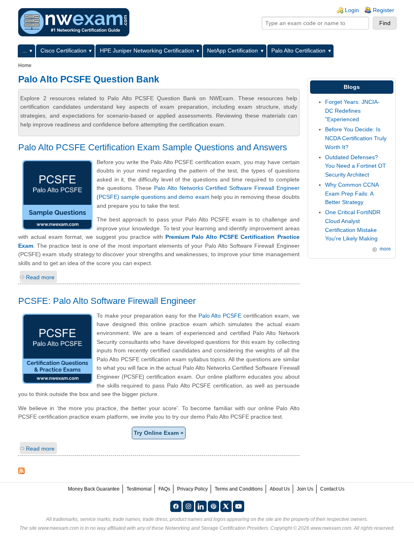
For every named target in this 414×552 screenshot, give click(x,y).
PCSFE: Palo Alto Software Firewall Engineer (107, 301)
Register (383, 10)
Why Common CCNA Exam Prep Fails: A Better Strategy (351, 193)
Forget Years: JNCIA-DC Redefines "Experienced (352, 110)
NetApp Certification (232, 50)
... (24, 50)
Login (352, 10)
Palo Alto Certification (298, 50)
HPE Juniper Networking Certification (147, 50)
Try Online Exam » (159, 433)
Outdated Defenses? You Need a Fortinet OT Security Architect (355, 166)
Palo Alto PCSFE (220, 315)
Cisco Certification (63, 50)
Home (25, 65)
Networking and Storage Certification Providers (216, 528)
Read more (40, 277)
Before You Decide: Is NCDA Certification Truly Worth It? (356, 138)
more (385, 249)
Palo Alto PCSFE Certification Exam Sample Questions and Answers (152, 147)
